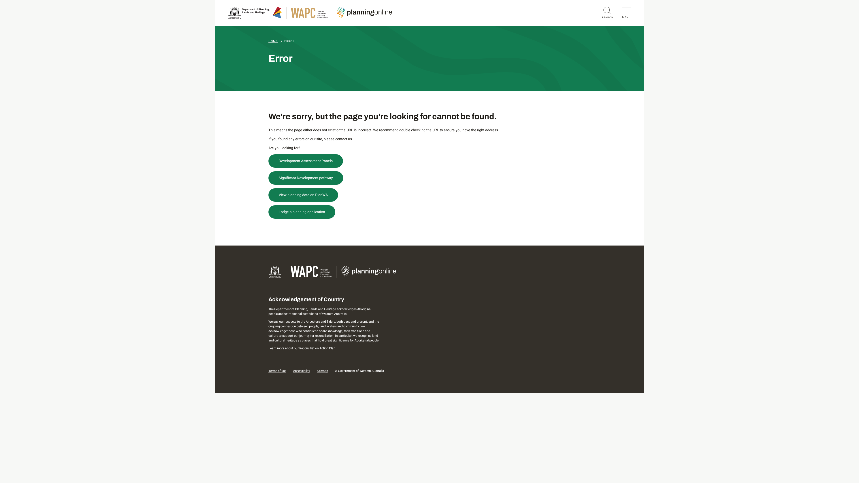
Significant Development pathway (306, 178)
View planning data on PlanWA (303, 195)
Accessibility (301, 371)
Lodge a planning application (302, 212)
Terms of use (277, 371)
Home (273, 41)
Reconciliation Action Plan (317, 348)
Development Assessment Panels (306, 161)
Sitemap (322, 371)
